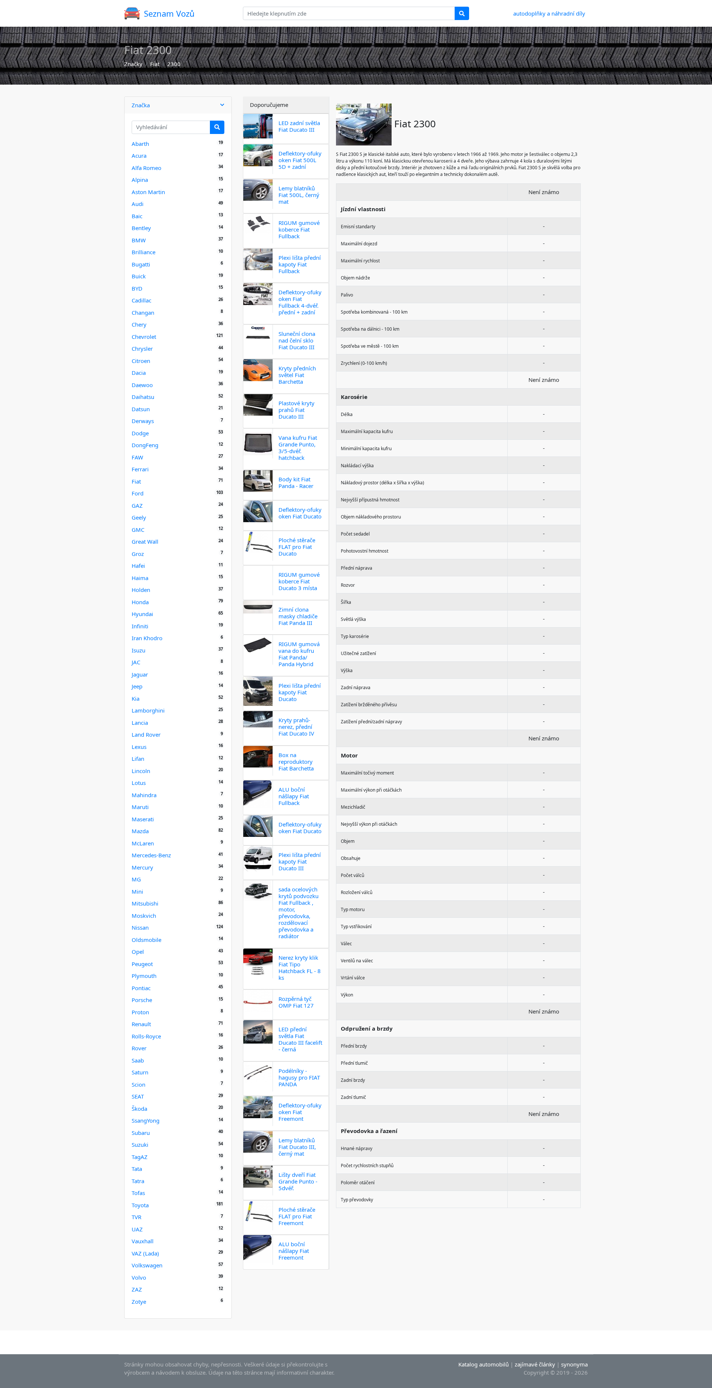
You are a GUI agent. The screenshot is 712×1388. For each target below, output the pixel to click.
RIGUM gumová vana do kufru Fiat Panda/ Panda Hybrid (299, 654)
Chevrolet (144, 336)
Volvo (139, 1277)
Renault (141, 1024)
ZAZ (137, 1289)
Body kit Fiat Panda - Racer (295, 482)
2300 (174, 64)
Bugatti (141, 264)
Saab (138, 1060)
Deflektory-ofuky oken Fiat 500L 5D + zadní (300, 160)
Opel (138, 951)
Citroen (141, 360)
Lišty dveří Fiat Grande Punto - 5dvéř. (297, 1181)
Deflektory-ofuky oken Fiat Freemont (300, 1111)
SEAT (138, 1096)
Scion (138, 1084)
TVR (136, 1217)
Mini (137, 891)
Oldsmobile (146, 939)
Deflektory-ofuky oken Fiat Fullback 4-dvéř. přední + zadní (300, 302)
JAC (136, 662)
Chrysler (142, 348)
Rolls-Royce (146, 1036)
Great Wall (145, 541)
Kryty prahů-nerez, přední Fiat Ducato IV (296, 726)
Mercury (142, 867)
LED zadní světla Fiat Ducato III (299, 126)
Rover (139, 1048)
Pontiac (141, 988)
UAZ (137, 1229)
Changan (143, 312)
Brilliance (143, 252)
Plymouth (144, 975)
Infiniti (140, 626)
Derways (143, 421)
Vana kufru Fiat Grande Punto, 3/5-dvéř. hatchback (297, 447)
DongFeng (145, 445)
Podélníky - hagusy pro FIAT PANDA (299, 1077)
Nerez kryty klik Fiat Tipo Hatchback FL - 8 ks (299, 967)
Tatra (138, 1181)
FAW (137, 457)
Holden (141, 589)
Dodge (140, 433)
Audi (138, 203)
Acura (139, 155)
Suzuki (140, 1144)
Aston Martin (148, 192)
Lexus (139, 746)
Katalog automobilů (483, 1364)
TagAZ (140, 1157)
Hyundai (142, 614)
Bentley (141, 228)
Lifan (138, 758)
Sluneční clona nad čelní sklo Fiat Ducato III (296, 340)
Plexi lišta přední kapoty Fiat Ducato (299, 692)
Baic (137, 216)
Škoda (139, 1108)
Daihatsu (143, 396)
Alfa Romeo (146, 167)
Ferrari (140, 469)
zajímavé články (535, 1364)
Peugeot (142, 964)
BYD (137, 288)
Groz (138, 553)
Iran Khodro (147, 638)
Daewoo (142, 385)
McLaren (143, 843)
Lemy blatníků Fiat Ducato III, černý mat (297, 1146)
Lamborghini (148, 710)
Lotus (139, 782)
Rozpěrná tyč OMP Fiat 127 (296, 1002)
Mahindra (144, 795)
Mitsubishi (145, 903)
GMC (138, 529)
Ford (138, 493)
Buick (139, 276)
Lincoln (141, 771)
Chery (139, 324)
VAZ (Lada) (145, 1253)
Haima (140, 578)
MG (136, 879)
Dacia (139, 372)
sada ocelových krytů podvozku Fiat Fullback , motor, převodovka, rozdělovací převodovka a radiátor (298, 912)
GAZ (137, 505)
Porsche (142, 1000)
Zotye (139, 1301)
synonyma (574, 1364)
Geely (139, 517)
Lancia (140, 722)
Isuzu (138, 650)
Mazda (140, 831)
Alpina (140, 179)
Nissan (140, 927)
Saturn (140, 1072)
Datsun (141, 409)
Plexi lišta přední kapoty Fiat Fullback (299, 264)
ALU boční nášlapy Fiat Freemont (293, 1250)
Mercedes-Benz (151, 855)
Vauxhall (143, 1241)
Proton (140, 1012)
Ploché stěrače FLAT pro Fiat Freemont (296, 1216)
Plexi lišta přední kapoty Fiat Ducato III (299, 861)
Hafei (138, 565)
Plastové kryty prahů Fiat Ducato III (296, 409)
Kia (135, 698)
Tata (137, 1168)
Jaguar (140, 674)
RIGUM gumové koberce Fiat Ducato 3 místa (299, 581)
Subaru (141, 1132)
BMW (139, 240)
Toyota (140, 1205)
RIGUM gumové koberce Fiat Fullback (299, 229)
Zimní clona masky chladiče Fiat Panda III (297, 616)
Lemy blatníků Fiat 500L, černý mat (298, 194)
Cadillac (141, 300)
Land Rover (146, 734)
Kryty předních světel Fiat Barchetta (297, 374)
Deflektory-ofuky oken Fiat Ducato (300, 513)
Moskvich (144, 915)
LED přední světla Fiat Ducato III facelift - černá (300, 1039)
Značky (133, 64)
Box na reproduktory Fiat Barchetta (296, 761)
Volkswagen (147, 1265)
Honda (140, 602)
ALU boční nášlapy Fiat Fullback (293, 796)
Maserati (143, 819)
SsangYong (145, 1120)
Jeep (137, 686)
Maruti (140, 807)
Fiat (154, 64)
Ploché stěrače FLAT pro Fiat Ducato (296, 546)
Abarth (140, 143)
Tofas (138, 1193)
